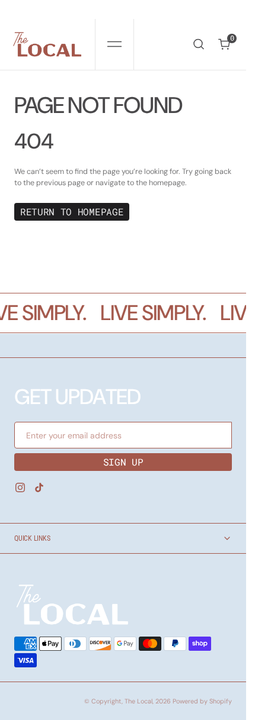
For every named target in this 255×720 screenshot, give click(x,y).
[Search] (199, 44)
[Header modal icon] (114, 44)
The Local (138, 701)
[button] (114, 44)
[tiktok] (39, 487)
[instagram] (20, 487)
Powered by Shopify (202, 701)
